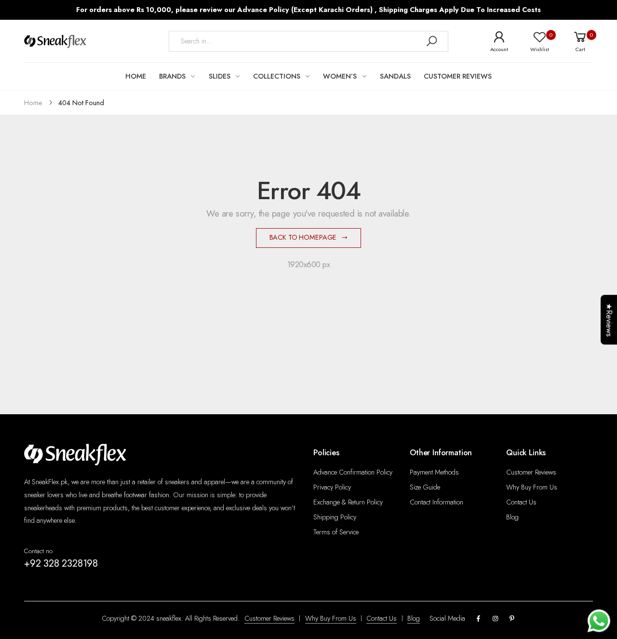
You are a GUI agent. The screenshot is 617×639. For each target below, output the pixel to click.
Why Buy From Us (531, 487)
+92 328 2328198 (61, 563)
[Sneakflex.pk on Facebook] (478, 619)
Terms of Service (336, 532)
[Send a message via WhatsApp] (599, 621)
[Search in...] (431, 41)
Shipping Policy (334, 517)
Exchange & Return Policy (348, 502)
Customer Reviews (531, 472)
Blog (512, 517)
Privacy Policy (332, 487)
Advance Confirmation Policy (352, 472)
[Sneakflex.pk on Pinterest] (512, 619)
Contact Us (521, 502)
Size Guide (425, 487)
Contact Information (436, 502)
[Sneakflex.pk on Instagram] (495, 619)
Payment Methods (434, 472)
